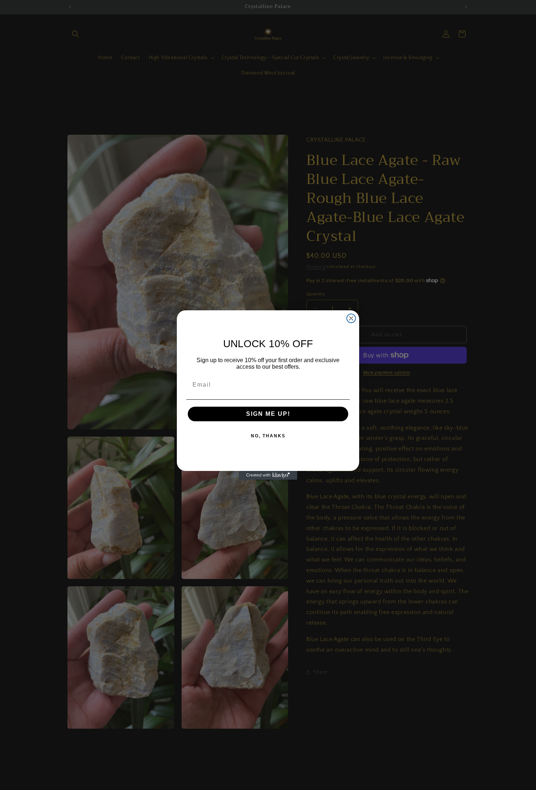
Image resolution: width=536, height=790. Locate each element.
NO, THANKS (268, 435)
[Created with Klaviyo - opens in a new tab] (268, 475)
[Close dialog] (351, 318)
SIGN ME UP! (268, 414)
